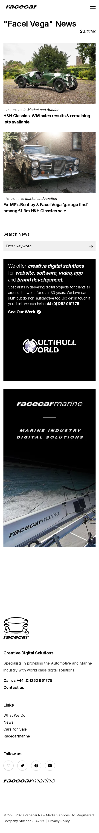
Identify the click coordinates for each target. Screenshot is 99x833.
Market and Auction (43, 110)
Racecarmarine (16, 736)
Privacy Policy (59, 821)
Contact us (13, 687)
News (8, 722)
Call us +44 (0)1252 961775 (27, 680)
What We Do (14, 715)
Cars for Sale (15, 729)
